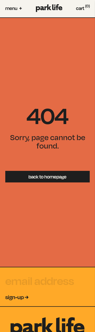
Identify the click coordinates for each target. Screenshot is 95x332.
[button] (13, 8)
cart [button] (83, 8)
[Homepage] (49, 8)
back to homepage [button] (47, 176)
